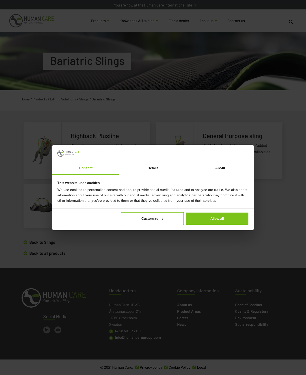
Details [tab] (153, 168)
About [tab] (220, 168)
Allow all (217, 218)
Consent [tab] (86, 168)
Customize (149, 218)
